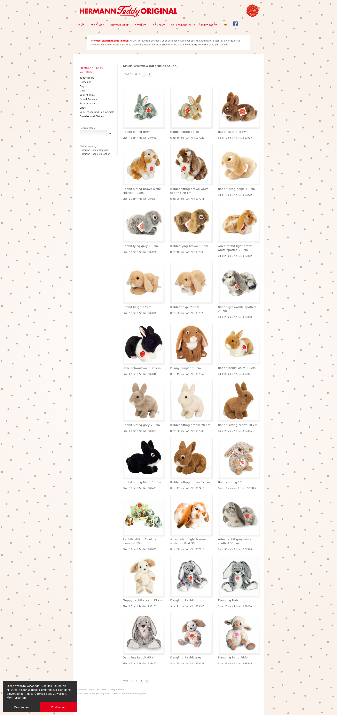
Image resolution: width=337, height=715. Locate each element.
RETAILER (141, 25)
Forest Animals (88, 99)
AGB (104, 689)
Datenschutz (94, 689)
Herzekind (85, 81)
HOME (80, 25)
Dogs (83, 86)
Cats (82, 90)
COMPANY (159, 25)
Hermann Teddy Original (94, 150)
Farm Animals (88, 103)
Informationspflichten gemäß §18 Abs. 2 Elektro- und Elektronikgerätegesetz (111, 693)
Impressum (83, 689)
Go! (109, 133)
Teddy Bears (87, 77)
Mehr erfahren (16, 697)
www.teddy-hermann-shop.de (201, 44)
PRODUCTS (97, 25)
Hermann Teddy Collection (95, 153)
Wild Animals (87, 94)
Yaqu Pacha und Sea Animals (97, 111)
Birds (83, 107)
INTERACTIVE (209, 25)
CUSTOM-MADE (119, 25)
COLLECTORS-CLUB (183, 25)
